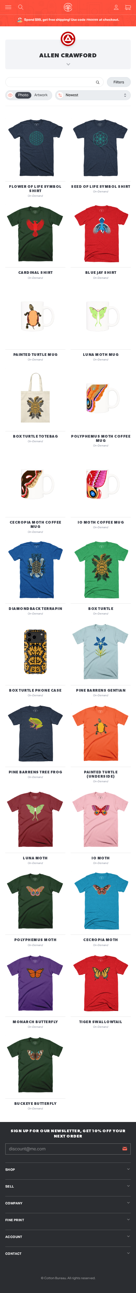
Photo (23, 95)
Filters (119, 82)
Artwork (41, 95)
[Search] (97, 82)
